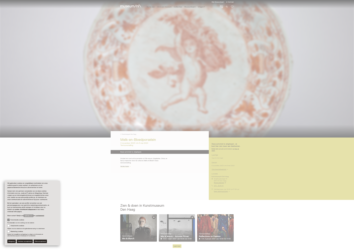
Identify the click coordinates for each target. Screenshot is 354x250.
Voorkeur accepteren (25, 241)
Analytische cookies (17, 226)
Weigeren (11, 241)
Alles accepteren (40, 241)
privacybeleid (28, 215)
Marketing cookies (17, 231)
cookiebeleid (39, 215)
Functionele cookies (17, 220)
